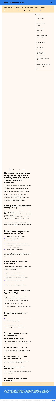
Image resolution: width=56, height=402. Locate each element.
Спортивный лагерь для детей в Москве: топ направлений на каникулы (12, 34)
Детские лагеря (29, 7)
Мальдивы (39, 32)
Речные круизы (40, 37)
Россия (38, 40)
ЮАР (38, 69)
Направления (43, 7)
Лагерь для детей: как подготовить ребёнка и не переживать (13, 73)
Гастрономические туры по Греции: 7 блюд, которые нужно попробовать (13, 141)
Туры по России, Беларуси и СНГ (43, 59)
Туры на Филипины (41, 55)
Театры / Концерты (34, 10)
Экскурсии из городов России (43, 64)
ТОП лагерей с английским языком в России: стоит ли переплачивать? (13, 48)
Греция (38, 25)
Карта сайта (39, 384)
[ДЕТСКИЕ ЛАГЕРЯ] (13, 31)
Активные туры (40, 20)
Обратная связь (14, 384)
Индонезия (39, 30)
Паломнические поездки (10, 10)
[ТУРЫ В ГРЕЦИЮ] (13, 84)
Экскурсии (42, 10)
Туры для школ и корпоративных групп (41, 53)
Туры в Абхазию (40, 44)
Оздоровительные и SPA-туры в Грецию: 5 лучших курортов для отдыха (12, 88)
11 (19, 169)
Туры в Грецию (40, 47)
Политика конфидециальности (27, 384)
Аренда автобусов (18, 7)
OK (53, 400)
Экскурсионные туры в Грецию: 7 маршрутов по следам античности (12, 103)
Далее (23, 169)
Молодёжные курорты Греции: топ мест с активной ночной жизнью (12, 154)
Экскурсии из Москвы (41, 66)
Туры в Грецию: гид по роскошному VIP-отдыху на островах (13, 125)
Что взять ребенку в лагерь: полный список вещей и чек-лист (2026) (13, 59)
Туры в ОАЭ (39, 49)
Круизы (36, 7)
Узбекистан (39, 61)
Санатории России (23, 10)
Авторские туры (8, 7)
